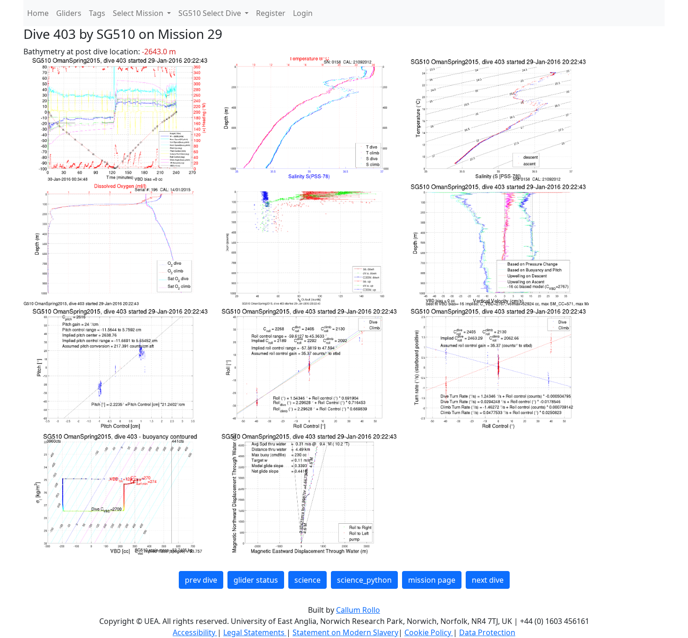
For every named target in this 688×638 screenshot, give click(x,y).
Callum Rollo (358, 610)
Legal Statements (254, 632)
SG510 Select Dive (210, 13)
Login (303, 13)
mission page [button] (431, 580)
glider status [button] (256, 580)
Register (270, 13)
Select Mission (139, 13)
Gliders (68, 13)
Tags (97, 13)
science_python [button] (364, 580)
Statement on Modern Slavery (345, 632)
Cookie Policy (428, 632)
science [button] (307, 580)
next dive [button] (488, 580)
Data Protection (487, 632)
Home (38, 13)
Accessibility (195, 632)
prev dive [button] (201, 580)
